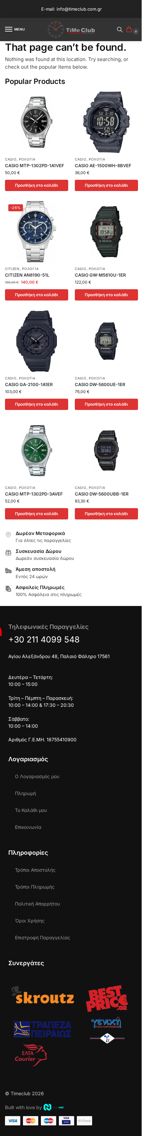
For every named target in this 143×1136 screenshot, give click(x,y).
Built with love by (23, 1107)
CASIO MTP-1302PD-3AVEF (34, 494)
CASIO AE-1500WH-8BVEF (103, 165)
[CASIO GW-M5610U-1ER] (106, 231)
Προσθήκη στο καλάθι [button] (36, 185)
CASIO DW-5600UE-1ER (100, 384)
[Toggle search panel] (119, 29)
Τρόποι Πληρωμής (35, 887)
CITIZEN (12, 269)
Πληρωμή (25, 793)
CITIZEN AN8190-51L (27, 275)
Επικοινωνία (28, 827)
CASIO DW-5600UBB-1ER (101, 494)
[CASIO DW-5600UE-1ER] (106, 341)
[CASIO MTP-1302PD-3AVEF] (36, 450)
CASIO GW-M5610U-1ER (100, 275)
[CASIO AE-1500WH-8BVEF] (106, 122)
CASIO (11, 159)
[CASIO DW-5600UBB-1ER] (106, 450)
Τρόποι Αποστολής (35, 870)
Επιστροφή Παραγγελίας (42, 937)
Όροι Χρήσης (30, 920)
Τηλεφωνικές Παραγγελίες (48, 626)
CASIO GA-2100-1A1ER (29, 384)
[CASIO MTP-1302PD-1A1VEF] (36, 122)
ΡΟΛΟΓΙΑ (27, 159)
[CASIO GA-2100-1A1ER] (36, 341)
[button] (130, 29)
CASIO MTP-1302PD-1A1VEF (34, 165)
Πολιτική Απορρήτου (37, 903)
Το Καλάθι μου (31, 810)
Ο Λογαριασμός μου (37, 776)
